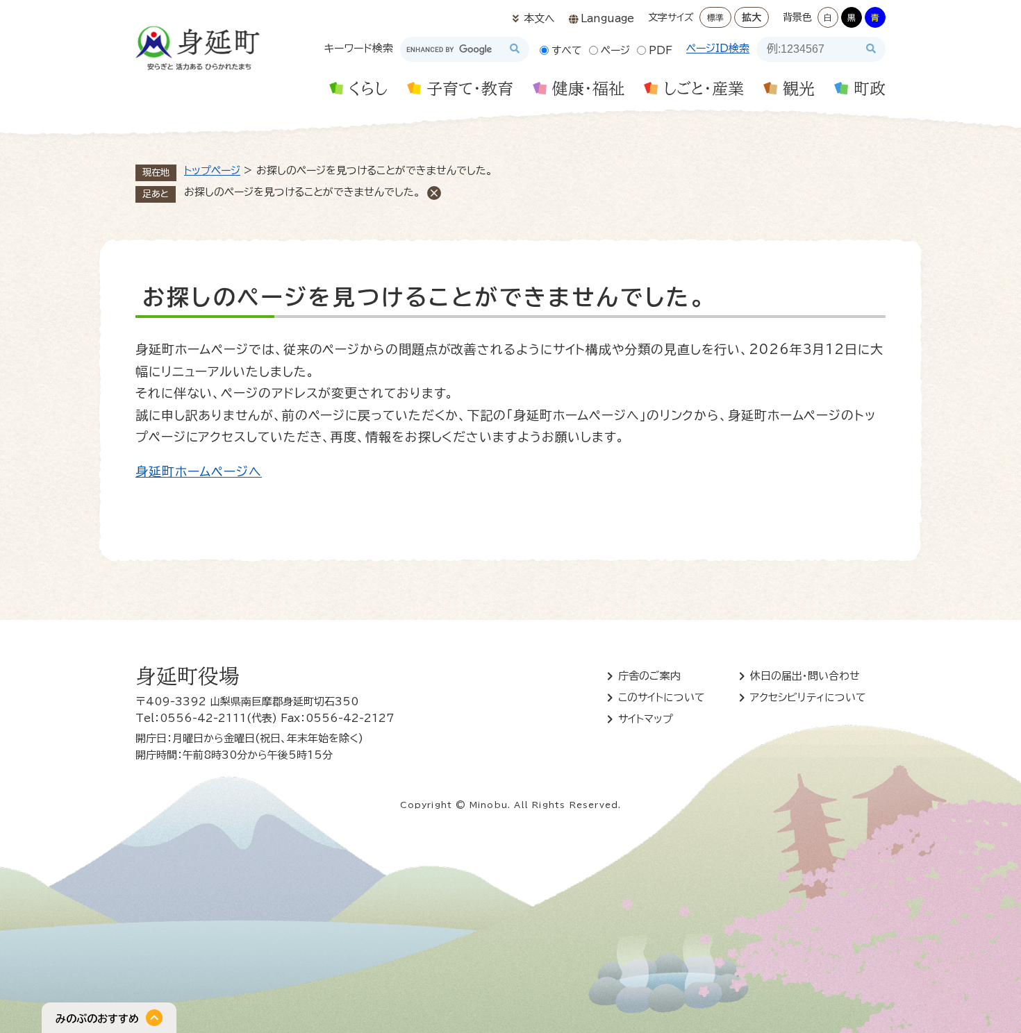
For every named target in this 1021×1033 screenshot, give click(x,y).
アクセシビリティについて (808, 697)
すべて (566, 50)
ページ (615, 50)
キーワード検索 (358, 48)
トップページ (212, 170)
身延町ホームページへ (198, 471)
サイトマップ (645, 719)
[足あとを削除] (434, 193)
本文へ (539, 18)
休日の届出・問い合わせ (805, 676)
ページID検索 (717, 48)
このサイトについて (661, 697)
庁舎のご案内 (649, 676)
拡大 (751, 17)
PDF (660, 50)
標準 (715, 17)
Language (607, 18)
